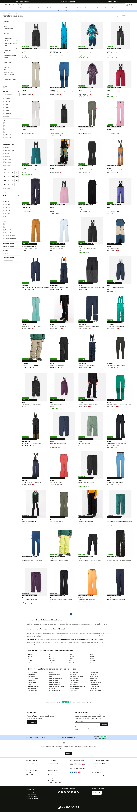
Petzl (91, 662)
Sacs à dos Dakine (73, 690)
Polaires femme (32, 676)
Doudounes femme (32, 672)
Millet (50, 656)
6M (12, 180)
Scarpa (71, 658)
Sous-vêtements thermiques (11, 48)
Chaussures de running (54, 682)
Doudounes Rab (94, 676)
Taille (4, 169)
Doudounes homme (33, 678)
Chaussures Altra (94, 684)
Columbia (71, 656)
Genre (4, 84)
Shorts (5, 45)
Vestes (5, 26)
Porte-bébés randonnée (55, 690)
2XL (8, 176)
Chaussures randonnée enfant (56, 686)
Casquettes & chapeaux (10, 55)
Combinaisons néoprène (10, 79)
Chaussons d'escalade (54, 684)
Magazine (114, 7)
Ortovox (30, 656)
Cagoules (6, 67)
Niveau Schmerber (8, 243)
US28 (5, 180)
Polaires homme (32, 682)
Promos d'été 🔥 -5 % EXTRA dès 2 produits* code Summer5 (68, 10)
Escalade (60, 7)
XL (4, 176)
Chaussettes (7, 52)
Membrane (6, 253)
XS (4, 172)
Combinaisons (7, 50)
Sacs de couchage (32, 690)
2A (8, 184)
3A (12, 184)
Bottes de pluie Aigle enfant (76, 676)
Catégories (6, 21)
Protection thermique (9, 257)
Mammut (71, 662)
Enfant (6, 13)
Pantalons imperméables (12, 40)
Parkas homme (31, 680)
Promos (107, 7)
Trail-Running (50, 7)
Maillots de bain (8, 64)
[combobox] (11, 94)
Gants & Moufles (8, 60)
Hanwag (92, 658)
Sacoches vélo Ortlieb (95, 682)
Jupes (5, 69)
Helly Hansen (52, 660)
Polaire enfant (72, 674)
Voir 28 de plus (6, 188)
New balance (93, 656)
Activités (79, 7)
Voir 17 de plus (6, 165)
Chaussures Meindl (74, 688)
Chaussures (32, 7)
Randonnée (41, 7)
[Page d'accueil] (4, 13)
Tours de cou (7, 62)
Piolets (50, 676)
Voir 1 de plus (6, 140)
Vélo (67, 7)
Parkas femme (31, 674)
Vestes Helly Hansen (74, 682)
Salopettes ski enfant (9, 74)
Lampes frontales (32, 688)
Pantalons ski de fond (11, 43)
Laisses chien (93, 680)
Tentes (29, 684)
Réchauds (51, 672)
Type (4, 221)
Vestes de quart (8, 76)
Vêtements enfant (11, 13)
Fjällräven (71, 654)
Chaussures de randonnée (55, 678)
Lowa (29, 662)
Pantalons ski (8, 38)
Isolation (5, 250)
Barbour (50, 662)
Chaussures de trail (53, 680)
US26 (17, 176)
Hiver (72, 7)
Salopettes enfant (8, 72)
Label (4, 195)
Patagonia (30, 654)
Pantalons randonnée (11, 36)
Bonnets (6, 57)
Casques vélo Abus (94, 688)
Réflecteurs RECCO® (8, 246)
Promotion (6, 199)
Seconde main (90, 7)
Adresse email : (79, 721)
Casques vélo (52, 688)
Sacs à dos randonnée (54, 674)
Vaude (70, 660)
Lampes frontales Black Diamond (77, 686)
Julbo (91, 654)
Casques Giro (93, 674)
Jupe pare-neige (8, 260)
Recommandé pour (8, 144)
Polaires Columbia (73, 684)
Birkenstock (93, 660)
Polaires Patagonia (73, 678)
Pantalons (6, 33)
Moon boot (51, 658)
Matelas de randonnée (33, 686)
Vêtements (22, 7)
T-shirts (6, 31)
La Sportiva (30, 660)
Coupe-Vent (6, 192)
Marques (99, 7)
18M (4, 184)
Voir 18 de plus (6, 116)
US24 (13, 176)
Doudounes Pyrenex (74, 680)
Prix (4, 120)
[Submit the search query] (123, 5)
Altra (50, 654)
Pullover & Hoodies (8, 28)
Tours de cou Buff (94, 686)
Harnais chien (93, 678)
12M (16, 180)
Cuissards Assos (94, 672)
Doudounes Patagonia (95, 690)
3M (8, 180)
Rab (29, 658)
